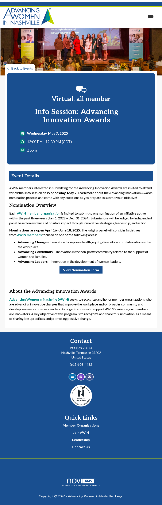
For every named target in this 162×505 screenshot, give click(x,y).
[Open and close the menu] (106, 16)
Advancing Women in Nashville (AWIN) (39, 299)
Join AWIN (81, 432)
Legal (119, 496)
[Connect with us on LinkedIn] (72, 377)
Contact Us (81, 447)
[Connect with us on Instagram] (81, 377)
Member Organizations (81, 425)
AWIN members (29, 235)
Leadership (81, 440)
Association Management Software (81, 485)
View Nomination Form (81, 270)
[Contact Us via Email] (89, 377)
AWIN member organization (39, 213)
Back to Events (22, 68)
